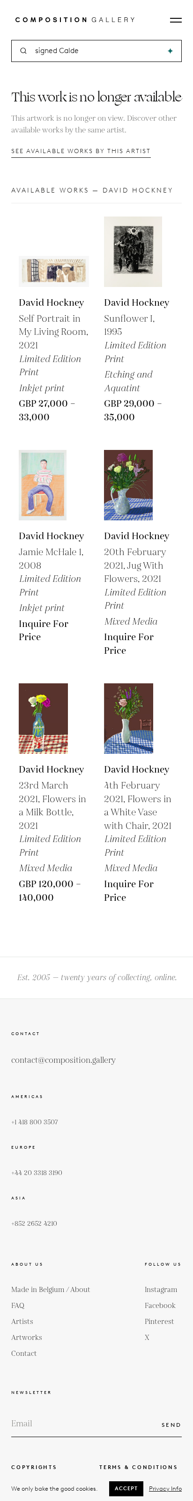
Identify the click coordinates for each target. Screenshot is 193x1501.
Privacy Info (165, 1488)
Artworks (26, 1338)
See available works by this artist (81, 151)
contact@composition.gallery (63, 1060)
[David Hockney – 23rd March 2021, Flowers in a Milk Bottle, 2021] (54, 718)
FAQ (17, 1306)
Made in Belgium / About (50, 1290)
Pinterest (159, 1322)
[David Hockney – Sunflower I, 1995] (139, 252)
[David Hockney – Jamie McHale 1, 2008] (54, 485)
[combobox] (97, 51)
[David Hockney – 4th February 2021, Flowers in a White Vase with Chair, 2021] (139, 718)
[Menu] (176, 20)
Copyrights (34, 1467)
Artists (22, 1322)
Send (172, 1424)
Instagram (161, 1290)
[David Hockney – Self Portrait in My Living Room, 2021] (54, 252)
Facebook (160, 1306)
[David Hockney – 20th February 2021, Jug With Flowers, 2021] (139, 485)
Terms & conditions (138, 1467)
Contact (24, 1354)
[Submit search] (170, 50)
